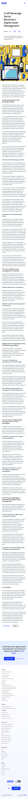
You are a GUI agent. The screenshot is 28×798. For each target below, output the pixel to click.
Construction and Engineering (7, 724)
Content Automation (6, 675)
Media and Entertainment (6, 728)
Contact (3, 774)
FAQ (2, 758)
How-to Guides (5, 755)
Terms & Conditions (17, 785)
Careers (3, 772)
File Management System (6, 685)
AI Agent (3, 683)
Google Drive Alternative (7, 718)
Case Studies (4, 753)
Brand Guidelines (5, 676)
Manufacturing (4, 743)
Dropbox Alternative (6, 716)
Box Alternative (5, 712)
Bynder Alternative (5, 714)
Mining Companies (5, 730)
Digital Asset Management (7, 671)
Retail (3, 733)
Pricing (3, 770)
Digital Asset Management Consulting (9, 708)
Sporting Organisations (6, 735)
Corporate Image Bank (6, 690)
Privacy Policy (9, 785)
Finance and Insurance (6, 741)
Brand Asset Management (7, 693)
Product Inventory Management (8, 678)
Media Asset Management (7, 706)
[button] (24, 3)
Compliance (4, 680)
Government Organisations (7, 726)
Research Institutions (6, 731)
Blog (2, 749)
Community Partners (6, 768)
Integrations (4, 698)
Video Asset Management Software (9, 688)
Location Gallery (5, 700)
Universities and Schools (6, 737)
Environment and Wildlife (6, 739)
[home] (4, 3)
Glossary (3, 751)
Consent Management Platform (8, 695)
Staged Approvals (5, 673)
